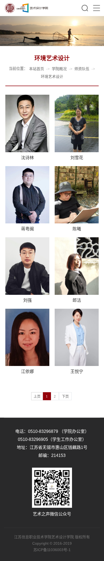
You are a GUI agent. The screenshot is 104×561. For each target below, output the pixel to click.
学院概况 (59, 69)
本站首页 (36, 69)
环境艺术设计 (52, 76)
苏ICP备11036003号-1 (52, 550)
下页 (65, 396)
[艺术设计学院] (26, 8)
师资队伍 (81, 69)
